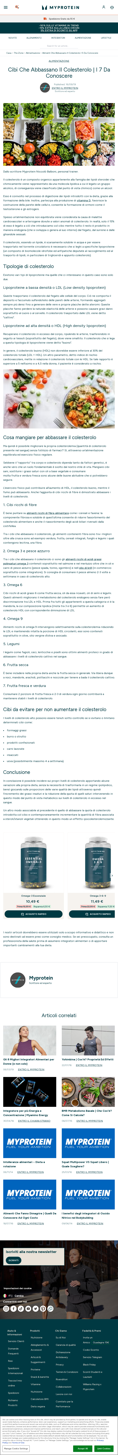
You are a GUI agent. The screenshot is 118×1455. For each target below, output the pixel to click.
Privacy (60, 1364)
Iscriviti (14, 1260)
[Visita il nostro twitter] (36, 1309)
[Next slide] (112, 875)
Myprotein (41, 978)
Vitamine (35, 1384)
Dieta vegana (38, 1406)
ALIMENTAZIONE (59, 61)
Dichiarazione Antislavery (63, 1355)
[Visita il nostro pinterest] (43, 1309)
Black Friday (89, 1364)
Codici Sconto (91, 1350)
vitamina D (84, 200)
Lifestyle (106, 38)
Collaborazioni (63, 1386)
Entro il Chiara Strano (34, 1121)
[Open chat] (50, 1309)
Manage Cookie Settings (16, 1448)
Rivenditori (61, 1379)
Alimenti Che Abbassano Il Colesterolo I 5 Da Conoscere (70, 53)
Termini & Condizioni (67, 1372)
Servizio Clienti (16, 1341)
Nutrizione (36, 1337)
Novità (13, 38)
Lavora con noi (64, 1394)
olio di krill (85, 567)
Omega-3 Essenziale (33, 896)
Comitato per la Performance (64, 1404)
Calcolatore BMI (40, 1399)
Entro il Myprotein (65, 88)
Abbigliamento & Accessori (40, 1347)
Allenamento (34, 38)
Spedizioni (13, 1393)
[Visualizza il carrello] (112, 7)
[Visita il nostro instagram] (6, 1309)
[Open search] (17, 7)
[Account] (104, 7)
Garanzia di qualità (66, 1345)
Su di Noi (61, 1337)
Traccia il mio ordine (15, 1383)
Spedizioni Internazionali (15, 1371)
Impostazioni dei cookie (18, 1288)
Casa (8, 53)
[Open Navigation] (5, 7)
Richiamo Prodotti (13, 1403)
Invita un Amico (96, 1340)
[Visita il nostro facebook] (13, 1309)
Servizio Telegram (92, 1357)
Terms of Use (18, 1443)
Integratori (58, 38)
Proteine (35, 1369)
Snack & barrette (40, 1377)
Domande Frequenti (13, 1351)
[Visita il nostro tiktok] (21, 1309)
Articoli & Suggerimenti (38, 1359)
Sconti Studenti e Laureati (92, 1374)
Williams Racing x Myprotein (92, 1387)
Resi (10, 1361)
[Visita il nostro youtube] (28, 1309)
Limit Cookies (104, 1448)
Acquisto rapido (36, 914)
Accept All (83, 1448)
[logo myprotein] (60, 7)
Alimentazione (83, 38)
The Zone (18, 53)
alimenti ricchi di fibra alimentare (48, 513)
